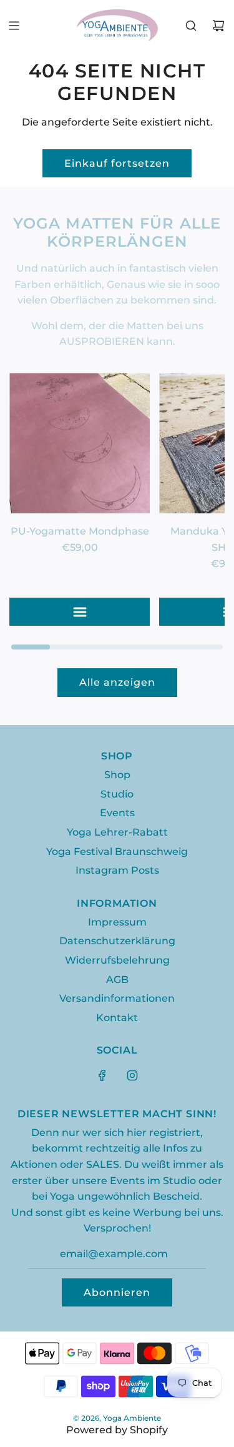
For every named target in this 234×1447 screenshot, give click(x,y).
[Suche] (191, 25)
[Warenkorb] (218, 25)
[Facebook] (102, 1075)
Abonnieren (117, 1292)
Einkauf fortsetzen (117, 163)
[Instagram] (132, 1075)
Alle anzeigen (117, 682)
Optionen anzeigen (85, 612)
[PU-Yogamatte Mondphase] (79, 443)
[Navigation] (13, 25)
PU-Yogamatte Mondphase (80, 531)
